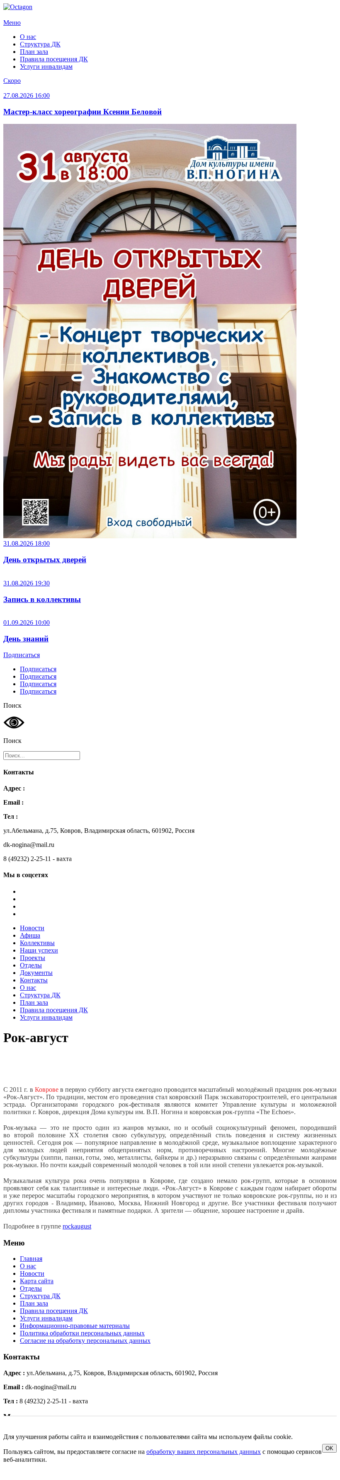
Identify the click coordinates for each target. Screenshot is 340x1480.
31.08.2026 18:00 (26, 543)
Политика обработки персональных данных (82, 1333)
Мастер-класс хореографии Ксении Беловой (82, 111)
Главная (31, 1258)
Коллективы (37, 942)
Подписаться (21, 654)
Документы (36, 972)
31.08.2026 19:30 (26, 583)
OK (329, 1448)
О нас (28, 36)
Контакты (34, 980)
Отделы (31, 965)
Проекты (32, 957)
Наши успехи (39, 950)
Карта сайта (36, 1280)
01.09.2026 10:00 (26, 622)
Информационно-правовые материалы (75, 1325)
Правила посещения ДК (54, 59)
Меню (12, 22)
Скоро (12, 80)
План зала (34, 51)
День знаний (26, 638)
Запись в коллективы (42, 599)
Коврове (46, 1089)
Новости (32, 927)
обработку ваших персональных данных (203, 1451)
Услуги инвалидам (46, 66)
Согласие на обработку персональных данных (85, 1340)
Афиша (30, 935)
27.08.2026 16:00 (26, 95)
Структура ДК (40, 44)
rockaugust (77, 1226)
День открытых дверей (44, 559)
